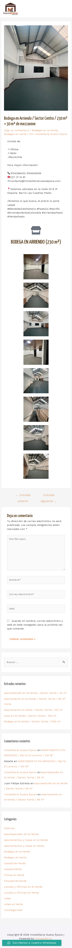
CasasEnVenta (13, 869)
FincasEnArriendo (15, 880)
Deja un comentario (16, 130)
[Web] (36, 609)
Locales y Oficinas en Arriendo (23, 886)
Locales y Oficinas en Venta (21, 892)
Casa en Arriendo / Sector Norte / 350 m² (30, 715)
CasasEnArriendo (15, 863)
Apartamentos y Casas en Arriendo (26, 840)
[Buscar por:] (36, 662)
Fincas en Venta (14, 875)
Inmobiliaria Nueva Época (20, 750)
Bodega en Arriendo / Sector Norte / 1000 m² (32, 721)
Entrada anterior (23, 496)
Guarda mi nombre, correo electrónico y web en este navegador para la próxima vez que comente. (35, 624)
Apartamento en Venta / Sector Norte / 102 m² (33, 709)
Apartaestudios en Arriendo (21, 834)
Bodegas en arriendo (45, 130)
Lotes (7, 898)
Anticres (9, 828)
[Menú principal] (64, 8)
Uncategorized (13, 910)
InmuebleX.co (43, 938)
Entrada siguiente (49, 496)
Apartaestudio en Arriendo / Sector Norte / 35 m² (35, 693)
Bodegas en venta (15, 134)
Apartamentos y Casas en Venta (24, 845)
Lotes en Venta (13, 904)
